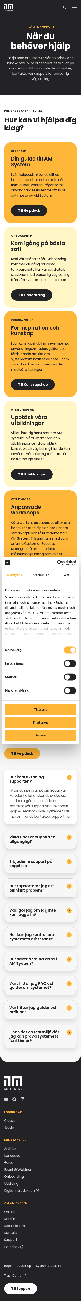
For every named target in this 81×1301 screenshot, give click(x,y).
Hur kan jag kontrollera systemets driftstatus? (31, 937)
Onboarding (14, 1176)
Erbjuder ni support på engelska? (30, 863)
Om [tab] (66, 575)
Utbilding (11, 1183)
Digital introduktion (19, 1190)
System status (46, 1266)
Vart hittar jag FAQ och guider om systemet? (32, 985)
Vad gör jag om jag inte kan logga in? (32, 912)
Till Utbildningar (32, 474)
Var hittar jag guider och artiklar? (33, 1010)
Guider (9, 1162)
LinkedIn (23, 1099)
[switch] (70, 663)
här (68, 816)
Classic (10, 1120)
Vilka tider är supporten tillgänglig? (32, 839)
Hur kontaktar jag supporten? (26, 779)
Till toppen (20, 1288)
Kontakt (10, 1232)
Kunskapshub (15, 1140)
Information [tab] (40, 575)
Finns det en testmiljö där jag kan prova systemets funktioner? (34, 1036)
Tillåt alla (40, 709)
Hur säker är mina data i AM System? (33, 961)
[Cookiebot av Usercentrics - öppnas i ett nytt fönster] (57, 563)
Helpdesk (11, 1246)
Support (10, 1239)
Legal (8, 1266)
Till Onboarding (31, 295)
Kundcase (12, 1155)
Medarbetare (15, 1225)
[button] (65, 7)
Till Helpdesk (29, 210)
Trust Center (13, 1275)
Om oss (10, 1211)
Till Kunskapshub (33, 384)
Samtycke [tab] (14, 575)
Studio (9, 1127)
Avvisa (41, 735)
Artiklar (10, 1148)
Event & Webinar (18, 1169)
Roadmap (24, 1266)
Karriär (9, 1218)
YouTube (6, 1099)
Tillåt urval (40, 722)
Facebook (14, 1099)
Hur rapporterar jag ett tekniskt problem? (31, 888)
